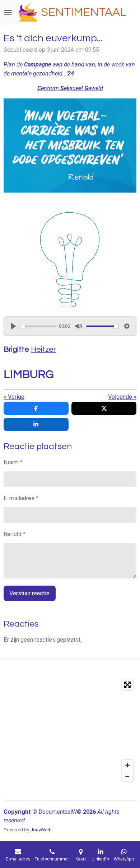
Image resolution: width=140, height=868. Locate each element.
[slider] (38, 326)
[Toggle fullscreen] (127, 684)
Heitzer (43, 349)
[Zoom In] (127, 765)
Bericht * (14, 534)
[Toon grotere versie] (70, 260)
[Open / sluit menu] (8, 12)
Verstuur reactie (29, 593)
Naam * (13, 462)
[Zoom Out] (127, 776)
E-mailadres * (21, 498)
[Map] (70, 730)
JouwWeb (41, 829)
